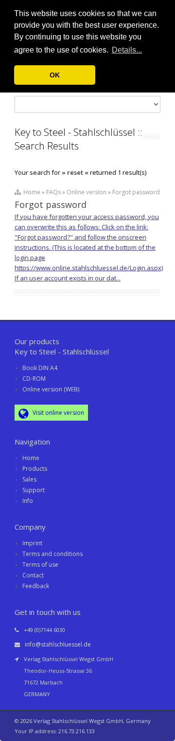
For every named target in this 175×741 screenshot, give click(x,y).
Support (33, 490)
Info (27, 501)
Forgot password (51, 204)
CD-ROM (34, 378)
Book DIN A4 (39, 368)
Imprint (32, 543)
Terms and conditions (52, 554)
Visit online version (57, 412)
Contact (33, 575)
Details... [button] (127, 50)
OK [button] (55, 75)
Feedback (35, 586)
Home (30, 458)
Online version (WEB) (50, 389)
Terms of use (40, 564)
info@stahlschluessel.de (58, 644)
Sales (29, 479)
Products (34, 468)
